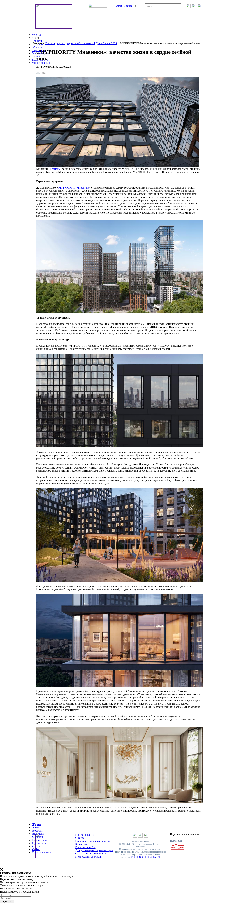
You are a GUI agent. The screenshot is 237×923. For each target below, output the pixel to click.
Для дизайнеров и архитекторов (94, 850)
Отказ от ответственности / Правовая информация (91, 855)
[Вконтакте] (188, 7)
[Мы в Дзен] (200, 7)
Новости (37, 40)
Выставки (38, 44)
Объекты (37, 47)
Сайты (36, 849)
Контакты (81, 844)
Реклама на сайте (85, 847)
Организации (40, 843)
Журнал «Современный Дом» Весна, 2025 (92, 43)
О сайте (79, 837)
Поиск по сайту (84, 834)
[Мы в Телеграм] (194, 7)
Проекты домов (41, 852)
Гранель (55, 168)
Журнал (36, 34)
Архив (61, 43)
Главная (50, 43)
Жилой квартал (41, 62)
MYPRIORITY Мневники (73, 187)
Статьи (36, 56)
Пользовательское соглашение (93, 841)
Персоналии (39, 839)
